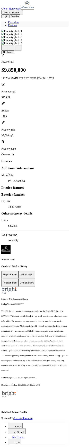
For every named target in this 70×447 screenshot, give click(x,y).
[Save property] (11, 47)
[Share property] (18, 47)
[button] (35, 31)
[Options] (4, 47)
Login (5, 16)
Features (12, 25)
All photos (8, 52)
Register (15, 16)
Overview (13, 22)
